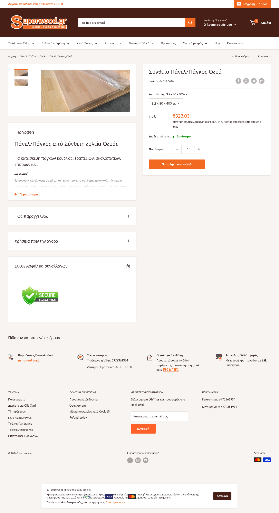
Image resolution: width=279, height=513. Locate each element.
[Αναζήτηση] (190, 22)
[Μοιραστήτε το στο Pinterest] (246, 81)
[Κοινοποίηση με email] (261, 81)
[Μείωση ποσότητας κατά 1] (177, 149)
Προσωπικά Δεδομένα (83, 399)
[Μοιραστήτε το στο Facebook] (238, 81)
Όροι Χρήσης (77, 405)
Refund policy (78, 417)
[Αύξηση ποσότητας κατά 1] (198, 149)
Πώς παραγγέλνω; (20, 417)
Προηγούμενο (242, 56)
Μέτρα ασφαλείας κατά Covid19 (89, 411)
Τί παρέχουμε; (17, 411)
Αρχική (12, 56)
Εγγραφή (143, 428)
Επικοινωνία (235, 43)
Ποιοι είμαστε (16, 399)
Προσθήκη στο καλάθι (177, 164)
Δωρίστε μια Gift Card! (22, 405)
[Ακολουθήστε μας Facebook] (130, 460)
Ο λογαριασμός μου (218, 24)
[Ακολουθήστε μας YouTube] (145, 460)
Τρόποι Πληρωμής (20, 423)
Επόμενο (263, 56)
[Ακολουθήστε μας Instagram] (138, 460)
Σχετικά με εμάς (193, 43)
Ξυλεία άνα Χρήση (53, 43)
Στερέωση (111, 43)
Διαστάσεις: (168, 94)
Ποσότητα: (156, 149)
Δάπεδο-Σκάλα (28, 56)
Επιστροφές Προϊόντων (23, 435)
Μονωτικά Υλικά (139, 43)
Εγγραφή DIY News (255, 4)
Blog (217, 43)
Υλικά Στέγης (85, 43)
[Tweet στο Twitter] (254, 81)
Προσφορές (168, 43)
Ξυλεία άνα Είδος (19, 43)
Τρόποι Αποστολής (20, 429)
